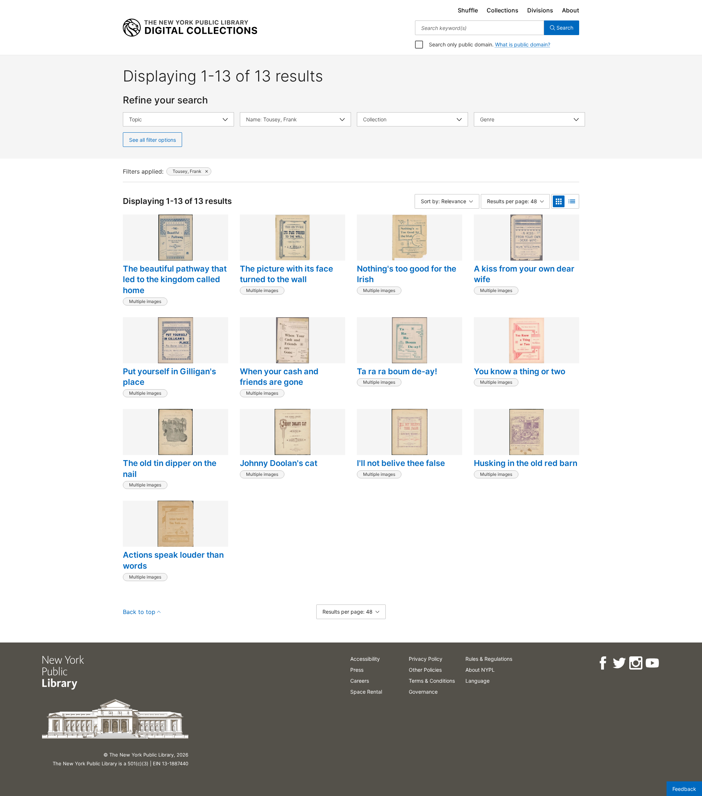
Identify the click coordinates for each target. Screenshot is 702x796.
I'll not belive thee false (401, 463)
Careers (359, 681)
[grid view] (559, 201)
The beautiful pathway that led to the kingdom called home (175, 279)
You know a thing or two (519, 371)
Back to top (139, 611)
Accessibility (365, 659)
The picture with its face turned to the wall (286, 274)
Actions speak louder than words (173, 560)
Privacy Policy (425, 659)
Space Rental (366, 692)
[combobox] (479, 27)
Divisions (540, 10)
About (570, 10)
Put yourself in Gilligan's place (169, 377)
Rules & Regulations (488, 659)
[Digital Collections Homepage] (190, 28)
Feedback (684, 789)
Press (356, 670)
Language (477, 681)
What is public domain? (522, 44)
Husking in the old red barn (525, 463)
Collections (502, 10)
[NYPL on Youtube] (652, 663)
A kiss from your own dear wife (524, 274)
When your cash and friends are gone (279, 377)
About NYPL (480, 670)
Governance (423, 692)
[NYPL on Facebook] (602, 663)
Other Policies (425, 670)
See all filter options (152, 140)
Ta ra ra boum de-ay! (397, 371)
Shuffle (468, 10)
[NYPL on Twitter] (619, 663)
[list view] (572, 201)
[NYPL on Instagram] (635, 663)
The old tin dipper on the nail (169, 468)
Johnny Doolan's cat (278, 463)
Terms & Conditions (432, 681)
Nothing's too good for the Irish (406, 274)
